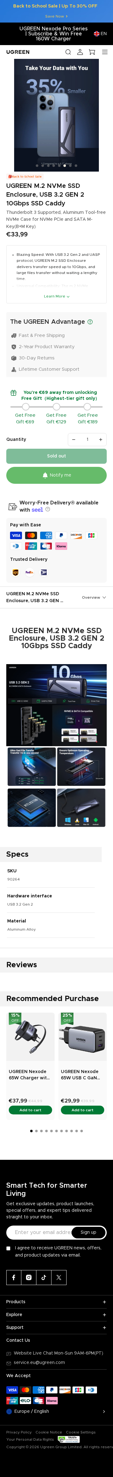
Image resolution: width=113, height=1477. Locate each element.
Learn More (54, 296)
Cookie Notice (48, 1432)
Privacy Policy (19, 1432)
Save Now (54, 16)
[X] (59, 1277)
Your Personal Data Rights (30, 1439)
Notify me (60, 475)
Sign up (88, 1232)
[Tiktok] (43, 1277)
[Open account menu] (80, 52)
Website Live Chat (34, 1353)
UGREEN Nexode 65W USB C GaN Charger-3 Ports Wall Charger (80, 1075)
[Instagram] (28, 1277)
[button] (47, 509)
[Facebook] (13, 1277)
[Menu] (105, 52)
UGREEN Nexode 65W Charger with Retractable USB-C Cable (30, 1075)
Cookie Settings (81, 1432)
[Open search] (68, 52)
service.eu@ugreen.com (39, 1363)
